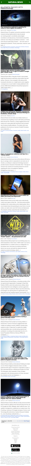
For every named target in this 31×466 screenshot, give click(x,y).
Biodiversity (13, 415)
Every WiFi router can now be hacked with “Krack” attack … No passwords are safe (14, 236)
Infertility (23, 336)
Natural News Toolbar (15, 427)
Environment (3, 416)
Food (3, 376)
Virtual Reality (6, 172)
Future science (17, 416)
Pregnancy (6, 337)
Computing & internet (6, 46)
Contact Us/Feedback (15, 431)
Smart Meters (16, 337)
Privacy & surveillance (10, 47)
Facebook (15, 130)
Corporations (4, 211)
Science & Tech (24, 251)
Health (19, 130)
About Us (15, 430)
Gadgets (20, 171)
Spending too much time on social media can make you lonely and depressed (15, 196)
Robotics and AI (15, 293)
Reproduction (11, 337)
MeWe (15, 440)
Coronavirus (13, 46)
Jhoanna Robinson (14, 157)
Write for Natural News (15, 432)
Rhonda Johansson (16, 279)
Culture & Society (5, 130)
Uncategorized (5, 89)
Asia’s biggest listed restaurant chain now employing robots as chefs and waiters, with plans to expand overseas (14, 359)
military (10, 293)
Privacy (28, 456)
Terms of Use (15, 429)
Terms (2, 457)
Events (13, 416)
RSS (15, 442)
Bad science (7, 415)
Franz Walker (13, 30)
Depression (9, 211)
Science (2, 417)
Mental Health (23, 130)
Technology (17, 47)
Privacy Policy (15, 428)
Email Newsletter (15, 437)
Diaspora (15, 438)
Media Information (15, 433)
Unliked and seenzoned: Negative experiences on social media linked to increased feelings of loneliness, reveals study (15, 112)
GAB (15, 441)
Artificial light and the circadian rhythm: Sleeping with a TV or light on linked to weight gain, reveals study (15, 71)
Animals (3, 415)
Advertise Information (15, 434)
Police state (3, 47)
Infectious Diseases (25, 46)
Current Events (12, 251)
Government (18, 46)
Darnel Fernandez (16, 74)
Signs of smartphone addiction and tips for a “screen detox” (14, 154)
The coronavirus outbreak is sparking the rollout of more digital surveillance (13, 27)
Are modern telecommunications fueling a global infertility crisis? (14, 317)
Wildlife (17, 417)
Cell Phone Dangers (6, 171)
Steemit (15, 439)
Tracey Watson (14, 238)
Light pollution (26, 416)
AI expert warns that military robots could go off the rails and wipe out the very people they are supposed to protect (15, 276)
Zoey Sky (13, 115)
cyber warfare (18, 251)
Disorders (11, 130)
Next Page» (27, 421)
